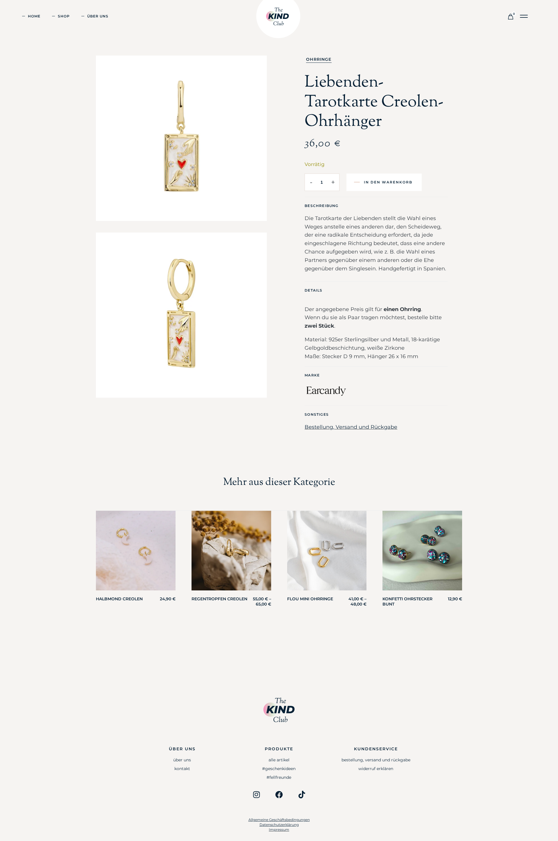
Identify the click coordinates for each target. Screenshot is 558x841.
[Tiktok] (301, 794)
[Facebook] (279, 794)
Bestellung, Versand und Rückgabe (351, 427)
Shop (64, 16)
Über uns (97, 16)
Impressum (279, 829)
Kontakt (182, 768)
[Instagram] (256, 794)
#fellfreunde (279, 777)
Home (34, 16)
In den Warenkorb (388, 182)
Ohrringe (318, 59)
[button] (524, 16)
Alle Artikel (279, 760)
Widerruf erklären (375, 768)
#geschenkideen (279, 768)
